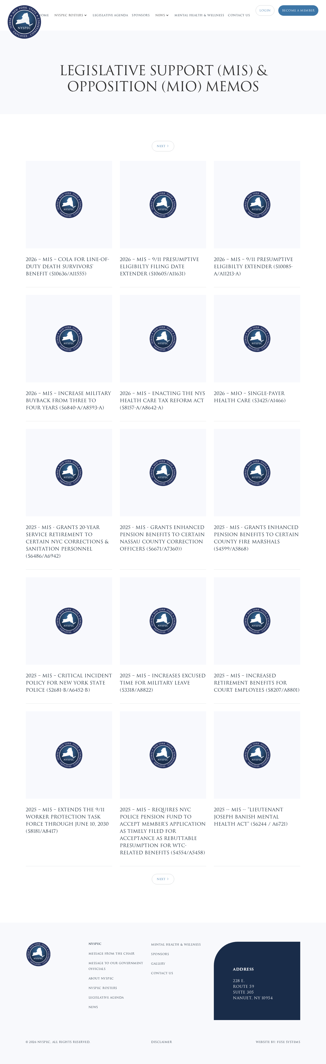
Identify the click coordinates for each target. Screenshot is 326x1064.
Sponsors (141, 15)
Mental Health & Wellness (199, 15)
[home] (24, 22)
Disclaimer (161, 1042)
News (93, 1007)
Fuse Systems (288, 1042)
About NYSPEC (101, 978)
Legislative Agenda (110, 15)
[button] (71, 15)
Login (265, 10)
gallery (158, 964)
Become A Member (298, 10)
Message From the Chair (112, 954)
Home (43, 15)
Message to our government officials (116, 966)
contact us (162, 973)
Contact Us (239, 15)
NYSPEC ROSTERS (103, 988)
